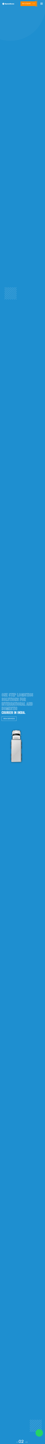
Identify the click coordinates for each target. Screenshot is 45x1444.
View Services (9, 719)
